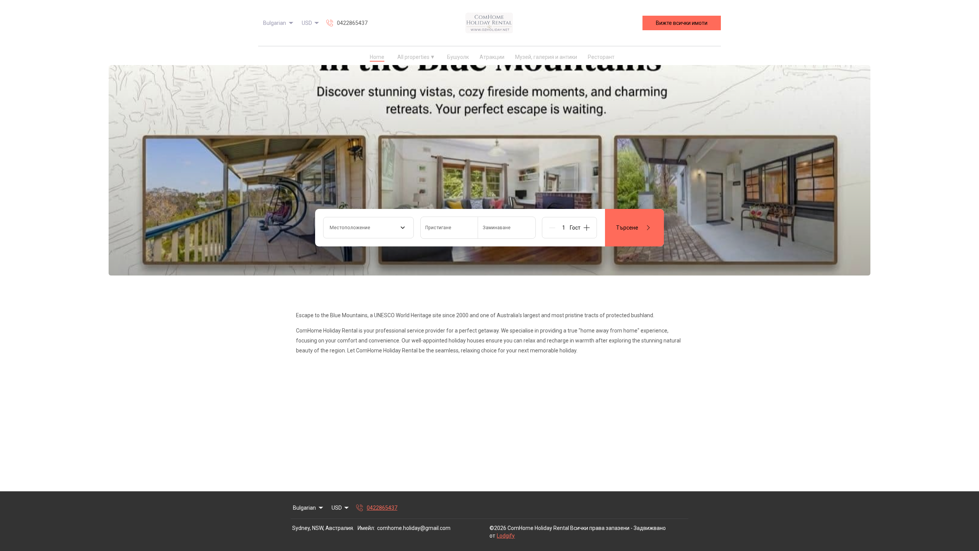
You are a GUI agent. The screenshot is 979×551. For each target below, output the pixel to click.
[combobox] (368, 227)
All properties (415, 56)
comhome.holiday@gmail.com (413, 528)
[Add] (586, 227)
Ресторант (601, 57)
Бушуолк (458, 57)
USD (307, 23)
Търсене (627, 228)
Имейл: (366, 528)
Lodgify (506, 536)
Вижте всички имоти (681, 23)
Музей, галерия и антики (546, 57)
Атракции (492, 57)
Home (377, 57)
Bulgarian (274, 23)
